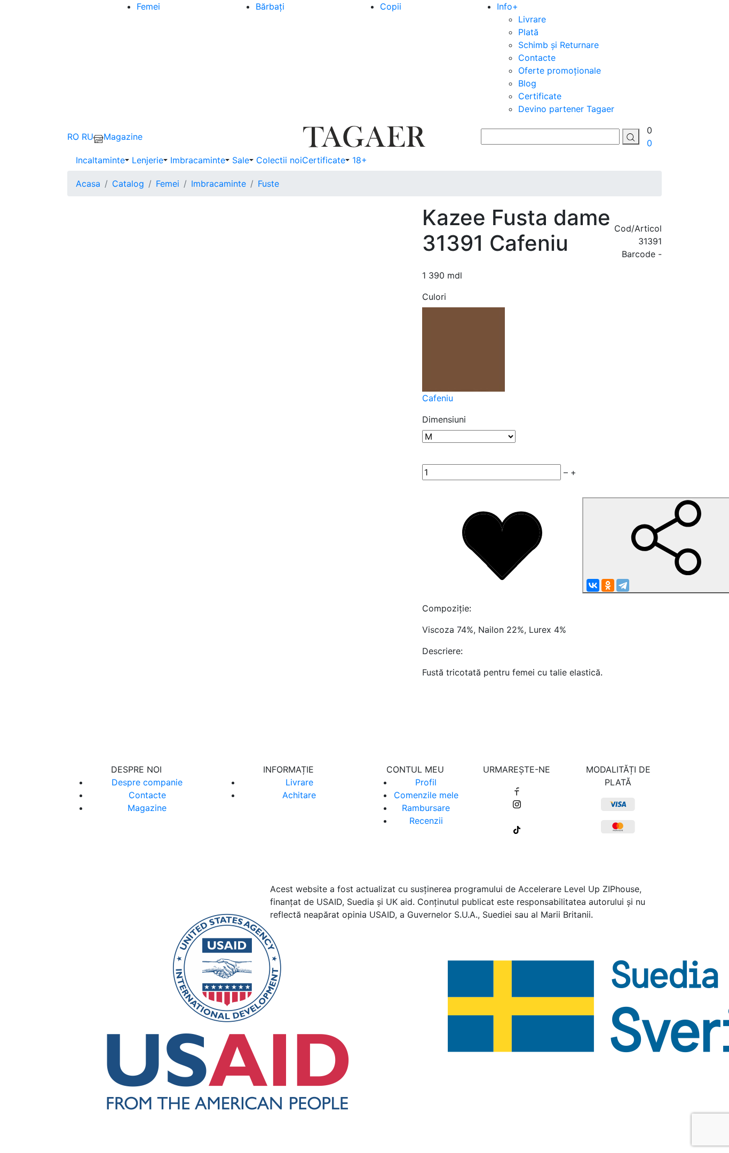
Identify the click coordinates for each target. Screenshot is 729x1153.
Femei (148, 6)
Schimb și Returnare (558, 44)
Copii (390, 6)
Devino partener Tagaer (566, 109)
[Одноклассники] (607, 585)
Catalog (128, 183)
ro (73, 136)
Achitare (299, 795)
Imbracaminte (197, 160)
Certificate (539, 96)
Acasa (88, 183)
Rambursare (426, 807)
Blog (527, 83)
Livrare (532, 19)
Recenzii (426, 820)
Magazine (147, 807)
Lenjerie (147, 160)
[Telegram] (622, 585)
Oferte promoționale (559, 70)
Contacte (537, 57)
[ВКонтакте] (593, 585)
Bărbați (270, 6)
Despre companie (147, 782)
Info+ (507, 6)
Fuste (268, 183)
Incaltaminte (100, 160)
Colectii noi (279, 160)
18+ (359, 160)
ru (87, 136)
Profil (426, 782)
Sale (240, 160)
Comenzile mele (426, 795)
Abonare (364, 714)
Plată (528, 32)
